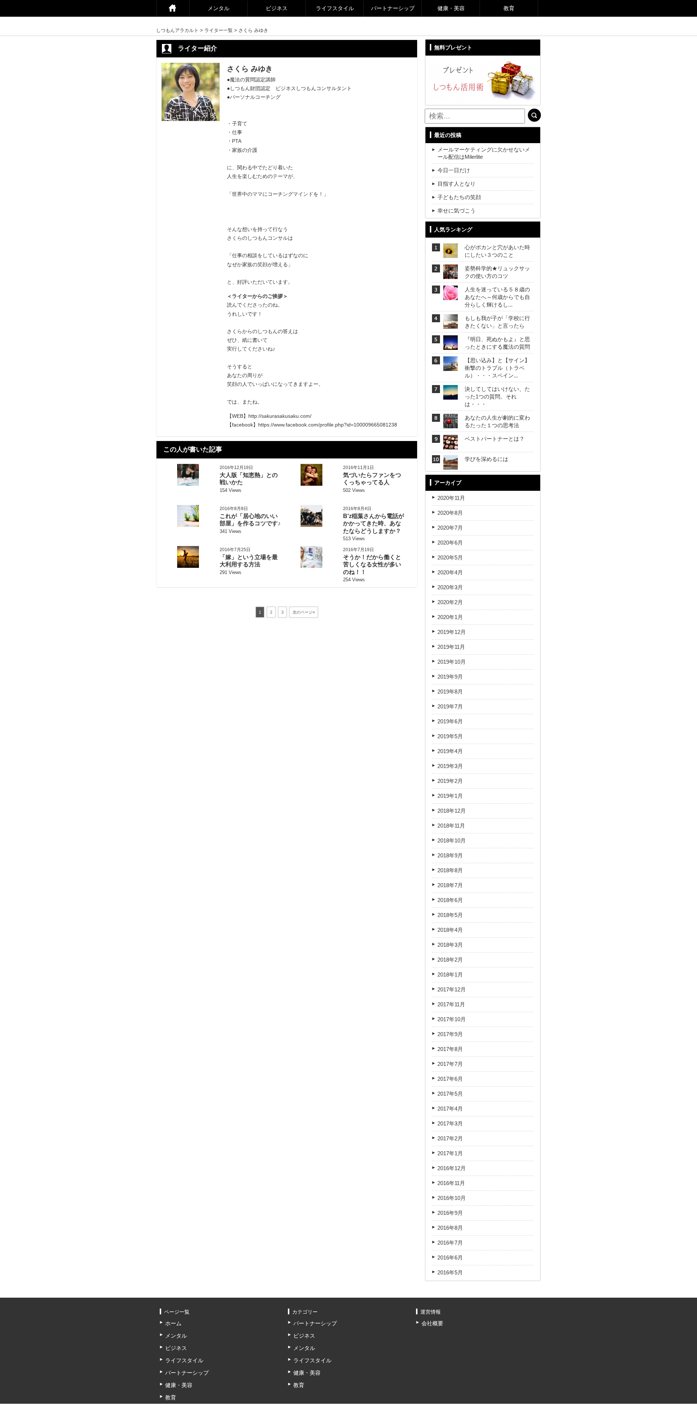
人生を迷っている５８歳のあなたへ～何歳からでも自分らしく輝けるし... (497, 297)
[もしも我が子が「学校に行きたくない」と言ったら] (450, 324)
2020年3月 (450, 587)
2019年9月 (450, 677)
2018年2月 (450, 960)
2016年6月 (450, 1257)
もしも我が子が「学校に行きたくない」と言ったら (497, 322)
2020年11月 (451, 498)
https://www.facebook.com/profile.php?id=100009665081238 (327, 425)
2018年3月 (450, 945)
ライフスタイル (335, 8)
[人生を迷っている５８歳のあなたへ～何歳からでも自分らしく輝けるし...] (450, 295)
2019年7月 (450, 706)
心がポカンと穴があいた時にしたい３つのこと (497, 251)
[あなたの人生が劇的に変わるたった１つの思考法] (450, 424)
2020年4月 (450, 572)
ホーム (172, 8)
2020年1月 (450, 617)
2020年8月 (450, 513)
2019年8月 (450, 691)
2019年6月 (450, 721)
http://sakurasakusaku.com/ (279, 416)
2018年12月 (451, 811)
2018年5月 (450, 915)
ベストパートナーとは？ (495, 439)
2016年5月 (450, 1272)
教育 (509, 8)
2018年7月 (450, 885)
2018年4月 (450, 930)
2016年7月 (450, 1243)
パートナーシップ (393, 8)
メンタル (218, 8)
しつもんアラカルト (177, 30)
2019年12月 (451, 632)
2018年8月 (450, 870)
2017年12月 (451, 989)
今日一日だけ (453, 170)
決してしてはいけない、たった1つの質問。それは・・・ (497, 396)
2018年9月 (450, 855)
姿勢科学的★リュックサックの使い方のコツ (497, 272)
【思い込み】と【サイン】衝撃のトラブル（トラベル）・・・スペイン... (497, 368)
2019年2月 (450, 781)
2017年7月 (450, 1064)
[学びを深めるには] (450, 465)
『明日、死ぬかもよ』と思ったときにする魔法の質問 (497, 343)
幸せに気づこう (456, 210)
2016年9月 (450, 1213)
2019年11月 (451, 647)
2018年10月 (451, 840)
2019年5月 (450, 736)
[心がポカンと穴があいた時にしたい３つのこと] (450, 253)
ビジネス (277, 8)
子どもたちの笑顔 (459, 197)
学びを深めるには (486, 459)
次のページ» (304, 612)
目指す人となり (456, 184)
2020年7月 (450, 528)
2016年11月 (451, 1183)
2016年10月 (451, 1198)
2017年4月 (450, 1108)
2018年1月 (450, 974)
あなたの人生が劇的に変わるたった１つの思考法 (497, 421)
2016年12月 (451, 1168)
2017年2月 (450, 1138)
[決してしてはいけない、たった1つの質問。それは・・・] (450, 395)
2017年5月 (450, 1094)
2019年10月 (451, 662)
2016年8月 (450, 1228)
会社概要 (432, 1323)
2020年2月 (450, 602)
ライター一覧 (218, 30)
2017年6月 (450, 1079)
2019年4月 (450, 751)
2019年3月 (450, 766)
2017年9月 (450, 1034)
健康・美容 (451, 8)
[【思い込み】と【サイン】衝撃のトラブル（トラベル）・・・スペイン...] (450, 366)
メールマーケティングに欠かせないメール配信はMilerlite (483, 153)
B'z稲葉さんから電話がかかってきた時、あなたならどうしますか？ (373, 523)
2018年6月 (450, 900)
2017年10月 (451, 1019)
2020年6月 (450, 542)
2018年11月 (451, 825)
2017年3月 (450, 1123)
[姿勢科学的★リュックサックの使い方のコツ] (450, 274)
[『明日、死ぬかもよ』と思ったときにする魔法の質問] (450, 345)
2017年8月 (450, 1049)
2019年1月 (450, 796)
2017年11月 (451, 1004)
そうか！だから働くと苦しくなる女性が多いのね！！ (372, 564)
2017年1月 (450, 1153)
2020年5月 (450, 557)
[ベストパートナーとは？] (450, 445)
